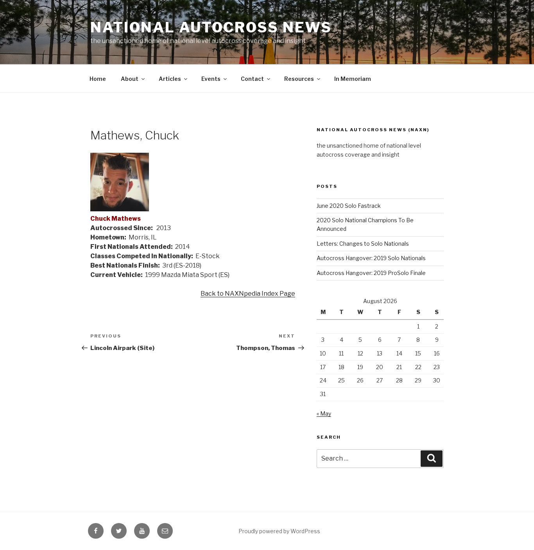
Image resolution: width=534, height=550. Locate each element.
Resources (299, 78)
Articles (170, 78)
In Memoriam (352, 78)
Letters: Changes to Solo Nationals (363, 243)
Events (210, 78)
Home (98, 78)
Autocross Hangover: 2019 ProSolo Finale (371, 273)
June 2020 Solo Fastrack (349, 205)
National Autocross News (211, 27)
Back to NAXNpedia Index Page (248, 293)
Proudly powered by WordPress (279, 531)
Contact (252, 78)
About (129, 78)
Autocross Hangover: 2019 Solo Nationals (371, 258)
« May (324, 413)
